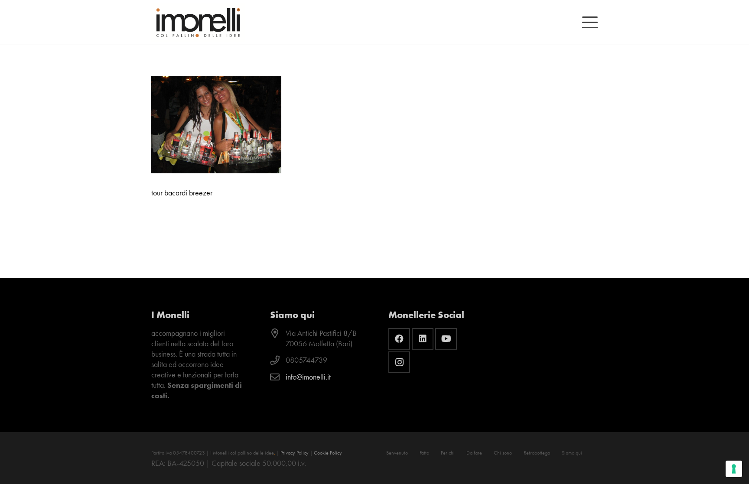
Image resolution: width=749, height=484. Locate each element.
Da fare (474, 453)
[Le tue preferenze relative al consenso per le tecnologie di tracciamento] (734, 469)
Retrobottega (537, 453)
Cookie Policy (328, 453)
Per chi (448, 453)
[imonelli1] (198, 22)
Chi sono (503, 453)
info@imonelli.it (308, 377)
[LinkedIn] (422, 339)
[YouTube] (446, 339)
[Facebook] (399, 339)
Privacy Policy (294, 453)
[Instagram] (399, 362)
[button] (590, 22)
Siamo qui (572, 453)
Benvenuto (397, 453)
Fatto (424, 453)
